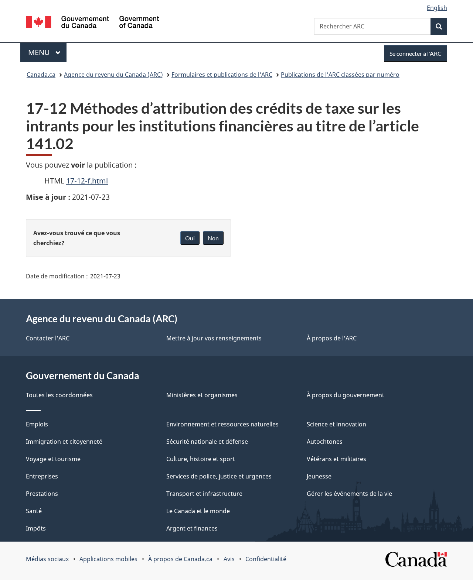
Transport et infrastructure (204, 494)
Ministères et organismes (202, 395)
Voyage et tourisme (53, 459)
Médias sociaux (47, 559)
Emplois (37, 424)
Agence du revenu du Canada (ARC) (113, 75)
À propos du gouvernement (345, 395)
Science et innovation (336, 424)
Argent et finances (192, 528)
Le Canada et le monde (198, 511)
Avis (229, 559)
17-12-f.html (87, 181)
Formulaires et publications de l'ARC (221, 75)
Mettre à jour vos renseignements (214, 338)
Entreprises (42, 476)
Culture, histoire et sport (200, 459)
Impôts (36, 528)
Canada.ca (41, 75)
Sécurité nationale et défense (207, 441)
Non (213, 237)
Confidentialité (265, 559)
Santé (34, 511)
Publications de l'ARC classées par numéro (340, 75)
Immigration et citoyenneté (64, 441)
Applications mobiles (108, 559)
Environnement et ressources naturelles (222, 424)
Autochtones (325, 441)
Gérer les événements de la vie (349, 494)
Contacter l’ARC (47, 338)
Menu (47, 52)
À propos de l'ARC (332, 338)
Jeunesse (319, 476)
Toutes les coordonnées (59, 395)
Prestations (42, 494)
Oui (190, 237)
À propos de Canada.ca (180, 559)
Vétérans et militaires (336, 459)
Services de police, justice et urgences (219, 476)
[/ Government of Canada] (92, 23)
